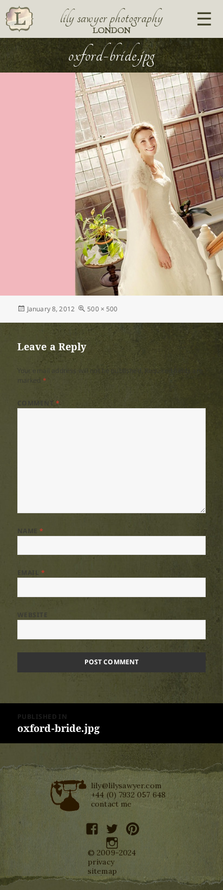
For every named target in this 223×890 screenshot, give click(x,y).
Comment (38, 403)
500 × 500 (102, 308)
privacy (101, 862)
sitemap (102, 871)
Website (32, 614)
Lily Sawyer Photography (111, 18)
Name (30, 530)
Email (31, 572)
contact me (111, 804)
